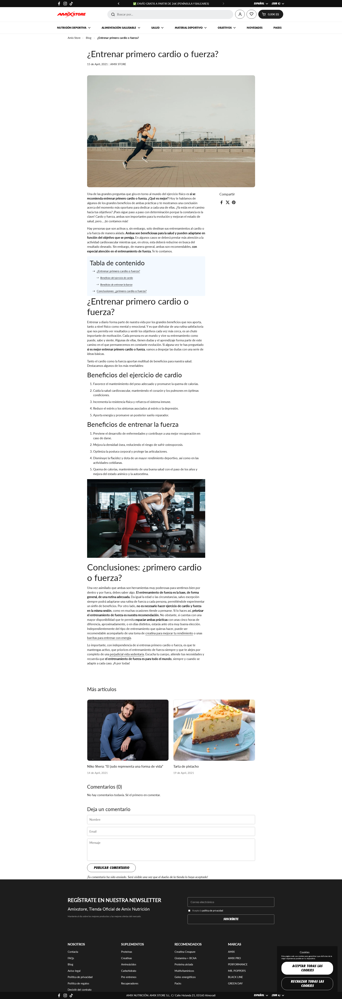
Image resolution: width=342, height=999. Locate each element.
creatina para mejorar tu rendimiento (169, 633)
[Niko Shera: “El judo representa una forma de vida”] (128, 730)
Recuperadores (129, 983)
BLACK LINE (235, 977)
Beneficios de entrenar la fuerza (116, 284)
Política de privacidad (80, 977)
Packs (178, 983)
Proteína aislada (184, 964)
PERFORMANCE (238, 964)
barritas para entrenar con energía (109, 638)
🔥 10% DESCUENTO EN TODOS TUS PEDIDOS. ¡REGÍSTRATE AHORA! (171, 3)
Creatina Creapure (185, 951)
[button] (270, 14)
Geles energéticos (185, 977)
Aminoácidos (128, 964)
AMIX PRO (234, 958)
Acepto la (207, 910)
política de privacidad (212, 910)
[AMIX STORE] (71, 14)
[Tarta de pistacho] (214, 730)
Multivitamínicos (184, 970)
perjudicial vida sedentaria (126, 654)
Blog (88, 37)
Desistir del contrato (80, 989)
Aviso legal (74, 970)
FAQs (71, 958)
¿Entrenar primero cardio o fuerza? (118, 271)
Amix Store (74, 37)
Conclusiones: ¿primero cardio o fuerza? (122, 291)
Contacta (73, 951)
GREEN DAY (235, 983)
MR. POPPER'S (237, 970)
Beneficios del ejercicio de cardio (116, 277)
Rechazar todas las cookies (307, 983)
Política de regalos (78, 983)
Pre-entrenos (128, 977)
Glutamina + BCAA (185, 958)
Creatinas (126, 958)
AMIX (231, 951)
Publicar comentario (111, 867)
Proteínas (126, 951)
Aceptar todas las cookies (307, 968)
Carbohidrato (128, 970)
